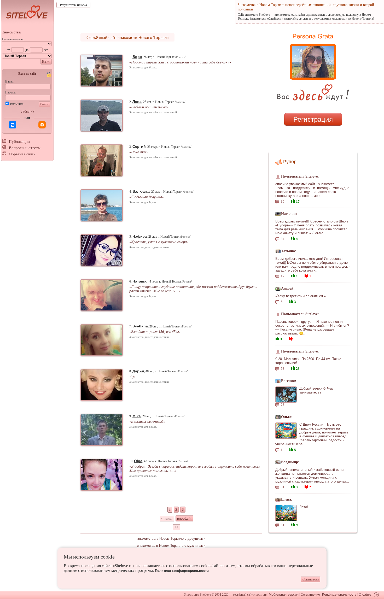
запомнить (16, 104)
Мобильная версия (284, 594)
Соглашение (310, 594)
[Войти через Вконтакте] (12, 124)
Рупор (289, 161)
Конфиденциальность (339, 594)
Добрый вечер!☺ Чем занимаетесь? (316, 390)
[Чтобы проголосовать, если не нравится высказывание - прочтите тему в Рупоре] (306, 275)
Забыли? (27, 111)
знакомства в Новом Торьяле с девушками (171, 539)
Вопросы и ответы (24, 148)
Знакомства (11, 32)
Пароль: (10, 92)
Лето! (303, 507)
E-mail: (9, 81)
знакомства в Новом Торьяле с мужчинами (171, 546)
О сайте (365, 594)
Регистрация (313, 119)
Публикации (19, 141)
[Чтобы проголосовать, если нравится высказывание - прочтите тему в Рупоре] (293, 200)
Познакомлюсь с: (13, 39)
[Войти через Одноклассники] (42, 124)
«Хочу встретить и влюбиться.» (300, 296)
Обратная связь (22, 154)
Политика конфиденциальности (182, 571)
